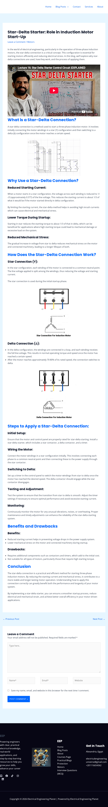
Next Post (99, 619)
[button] (67, 6)
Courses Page (64, 757)
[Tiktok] (12, 776)
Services (89, 6)
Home (48, 6)
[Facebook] (7, 776)
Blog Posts (61, 6)
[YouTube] (1, 776)
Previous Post (11, 619)
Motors (31, 41)
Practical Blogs (64, 760)
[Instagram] (18, 776)
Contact (77, 6)
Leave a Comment (16, 41)
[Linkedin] (3, 779)
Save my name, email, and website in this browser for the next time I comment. (50, 690)
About (100, 6)
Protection (62, 763)
